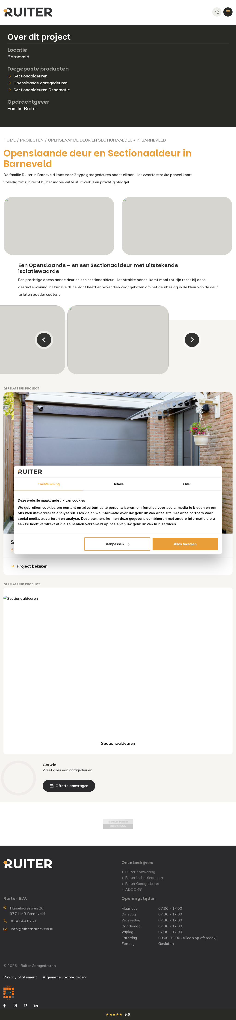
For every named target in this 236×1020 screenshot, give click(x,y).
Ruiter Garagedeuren (142, 883)
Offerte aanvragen (72, 785)
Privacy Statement (20, 977)
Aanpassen (115, 544)
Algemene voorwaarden (64, 977)
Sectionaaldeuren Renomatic (41, 89)
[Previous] (44, 340)
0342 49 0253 (23, 921)
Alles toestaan (185, 544)
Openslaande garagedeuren (40, 82)
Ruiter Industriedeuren (144, 877)
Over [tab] (187, 484)
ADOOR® (133, 889)
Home (9, 140)
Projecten (32, 140)
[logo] (27, 12)
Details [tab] (118, 484)
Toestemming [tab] (49, 484)
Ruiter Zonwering (140, 872)
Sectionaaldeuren (30, 76)
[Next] (192, 340)
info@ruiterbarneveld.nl (32, 928)
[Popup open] (8, 992)
